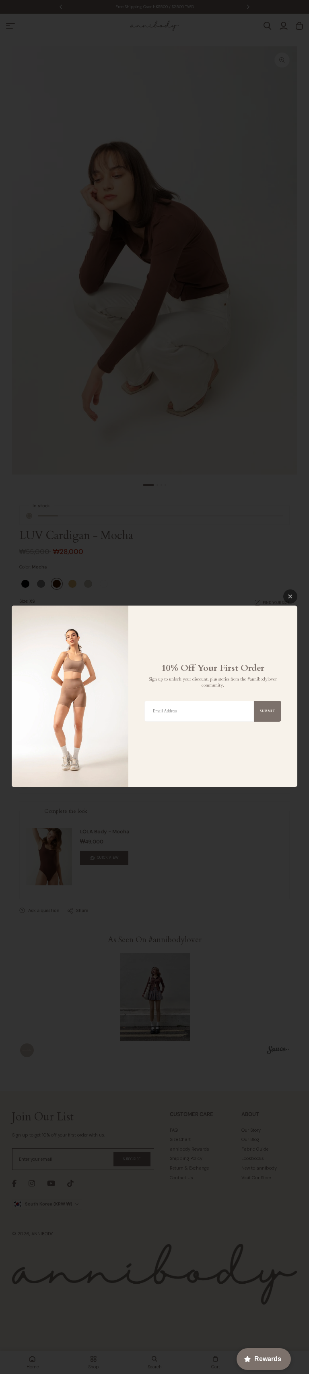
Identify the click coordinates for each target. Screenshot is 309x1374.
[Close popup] (290, 596)
